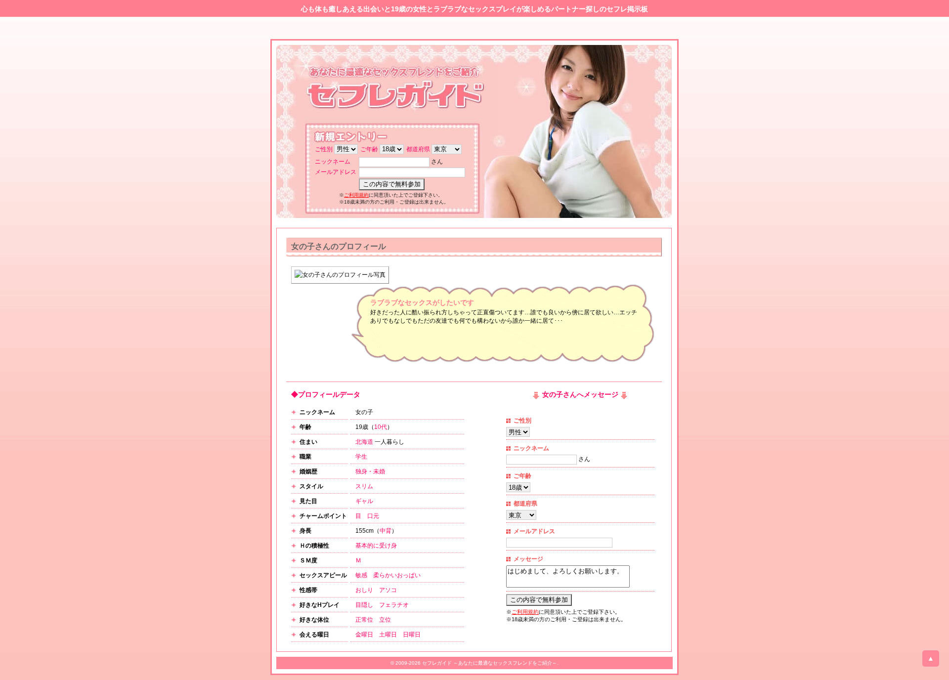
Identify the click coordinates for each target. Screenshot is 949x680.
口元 (373, 515)
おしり (364, 590)
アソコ (388, 590)
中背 (385, 530)
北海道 (364, 441)
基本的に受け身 (376, 545)
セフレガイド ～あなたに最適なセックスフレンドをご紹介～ (489, 663)
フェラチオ (394, 604)
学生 (361, 456)
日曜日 (412, 634)
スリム (364, 486)
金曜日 (364, 634)
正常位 (364, 619)
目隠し (364, 604)
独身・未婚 (370, 471)
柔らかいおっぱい (397, 575)
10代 (380, 427)
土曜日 (388, 634)
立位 (385, 619)
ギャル (364, 501)
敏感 (361, 575)
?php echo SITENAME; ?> (398, 91)
